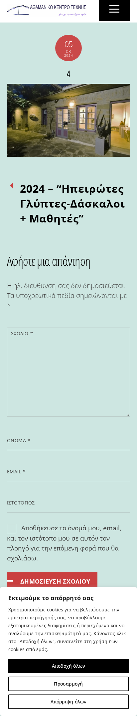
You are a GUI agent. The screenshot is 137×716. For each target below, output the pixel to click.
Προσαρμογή (68, 684)
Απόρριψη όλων (69, 701)
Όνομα (19, 440)
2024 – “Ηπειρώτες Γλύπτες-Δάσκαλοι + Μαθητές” (72, 203)
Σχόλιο (22, 333)
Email (16, 471)
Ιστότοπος (21, 503)
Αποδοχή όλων (68, 666)
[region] (68, 651)
